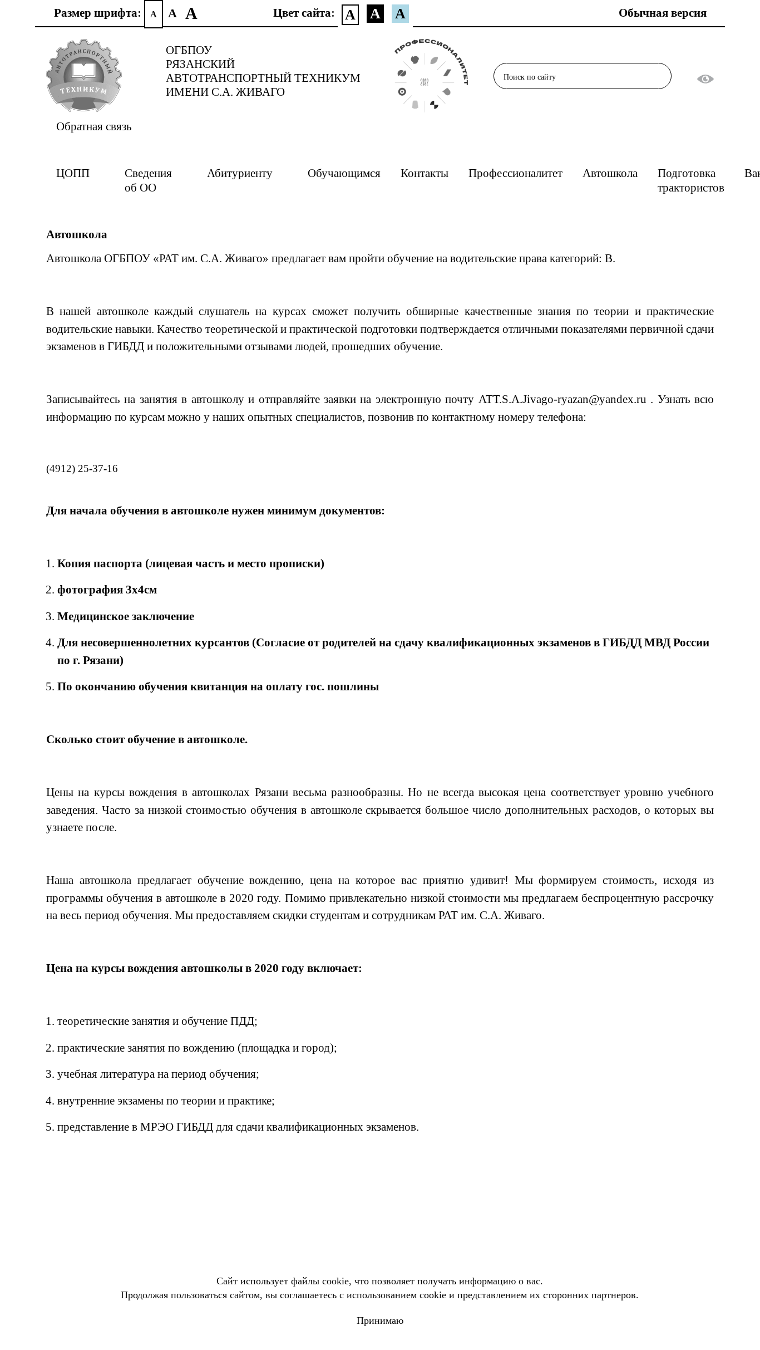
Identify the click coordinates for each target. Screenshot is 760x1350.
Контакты (424, 173)
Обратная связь (94, 126)
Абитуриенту (240, 173)
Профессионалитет (515, 173)
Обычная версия (663, 12)
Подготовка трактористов (691, 180)
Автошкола (610, 173)
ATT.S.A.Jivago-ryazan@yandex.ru (562, 399)
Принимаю (380, 1320)
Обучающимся (344, 173)
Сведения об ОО (148, 180)
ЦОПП (73, 173)
